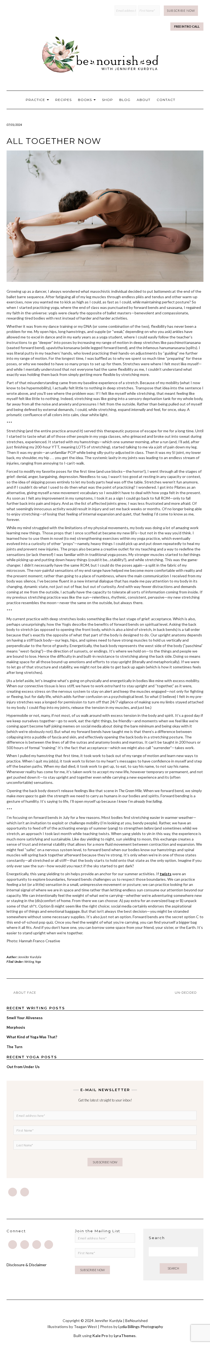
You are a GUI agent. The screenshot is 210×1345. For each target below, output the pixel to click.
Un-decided (186, 993)
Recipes (63, 100)
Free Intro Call (187, 26)
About (143, 100)
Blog (124, 100)
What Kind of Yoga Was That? (32, 1037)
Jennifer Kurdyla (30, 957)
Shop (107, 100)
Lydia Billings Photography (140, 1326)
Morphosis (16, 1027)
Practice (36, 100)
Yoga (38, 961)
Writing (29, 961)
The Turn (14, 1047)
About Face (24, 993)
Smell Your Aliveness (25, 1018)
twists (165, 873)
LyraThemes (125, 1335)
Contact (166, 100)
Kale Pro (100, 1335)
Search (173, 1268)
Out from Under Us (23, 1067)
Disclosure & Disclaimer (26, 1264)
